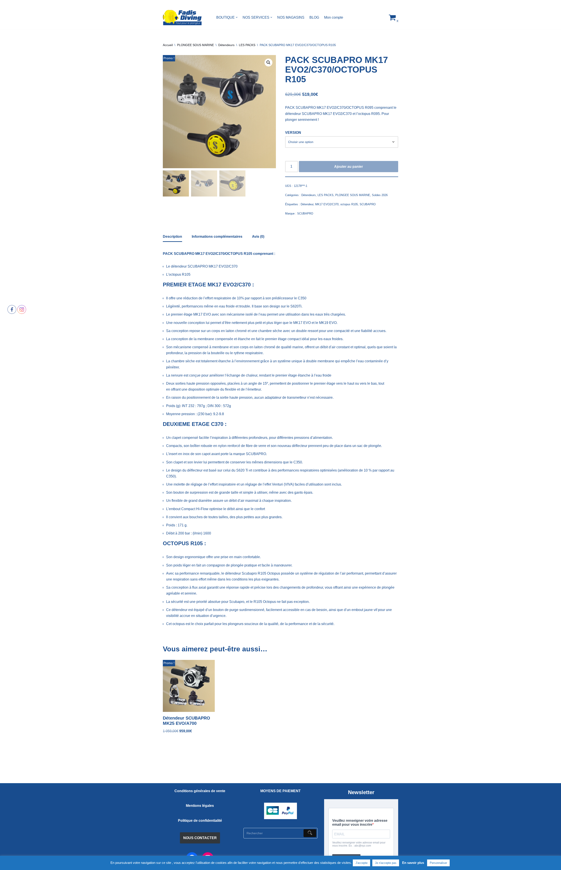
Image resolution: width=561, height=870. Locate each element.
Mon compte (333, 17)
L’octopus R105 (178, 274)
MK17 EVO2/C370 (327, 204)
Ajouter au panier (348, 166)
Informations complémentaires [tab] (217, 236)
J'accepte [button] (361, 863)
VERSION (293, 132)
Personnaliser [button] (438, 863)
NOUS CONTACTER (200, 838)
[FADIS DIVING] (182, 17)
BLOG (314, 17)
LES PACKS (247, 45)
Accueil (168, 45)
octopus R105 (349, 204)
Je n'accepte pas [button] (385, 863)
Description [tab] (172, 236)
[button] (237, 17)
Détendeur (307, 204)
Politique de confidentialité (200, 820)
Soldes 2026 (380, 195)
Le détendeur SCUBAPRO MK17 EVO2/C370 (202, 266)
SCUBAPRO (368, 204)
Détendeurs (226, 45)
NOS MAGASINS (290, 17)
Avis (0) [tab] (258, 236)
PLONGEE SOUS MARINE (195, 45)
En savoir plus (413, 863)
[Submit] (310, 833)
